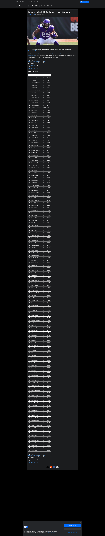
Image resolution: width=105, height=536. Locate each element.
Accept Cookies (72, 525)
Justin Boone (31, 14)
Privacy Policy (51, 532)
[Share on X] (47, 467)
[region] (52, 528)
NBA (45, 5)
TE (37, 62)
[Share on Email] (57, 467)
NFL (41, 5)
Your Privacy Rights (72, 532)
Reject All (72, 528)
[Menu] (28, 6)
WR (34, 62)
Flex (45, 62)
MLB (52, 5)
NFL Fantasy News (33, 50)
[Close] (80, 522)
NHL (48, 5)
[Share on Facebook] (54, 467)
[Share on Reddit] (51, 467)
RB (31, 62)
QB (29, 62)
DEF (40, 62)
